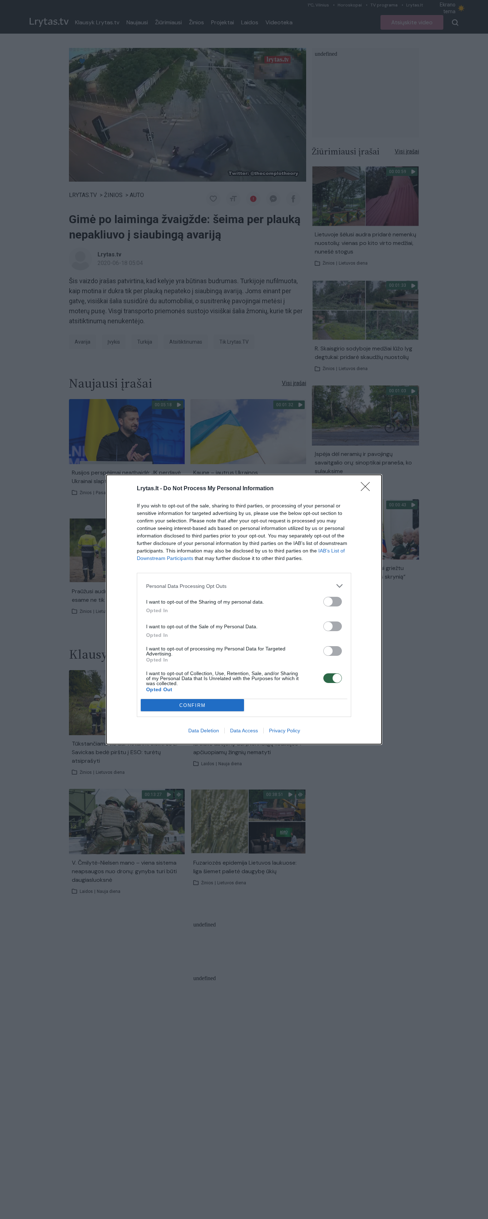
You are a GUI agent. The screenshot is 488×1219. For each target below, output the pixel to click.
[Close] (367, 489)
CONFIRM (192, 705)
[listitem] (244, 586)
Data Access (244, 730)
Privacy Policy (284, 730)
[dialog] (244, 609)
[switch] (332, 601)
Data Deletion (203, 730)
